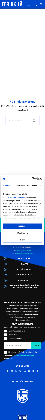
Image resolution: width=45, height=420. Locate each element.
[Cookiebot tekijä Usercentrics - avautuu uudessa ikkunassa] (32, 178)
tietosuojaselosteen (25, 355)
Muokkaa (21, 233)
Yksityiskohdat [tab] (22, 185)
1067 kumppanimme (17, 198)
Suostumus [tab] (7, 185)
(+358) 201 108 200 (24, 251)
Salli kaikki (22, 226)
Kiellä (22, 240)
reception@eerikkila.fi (24, 254)
